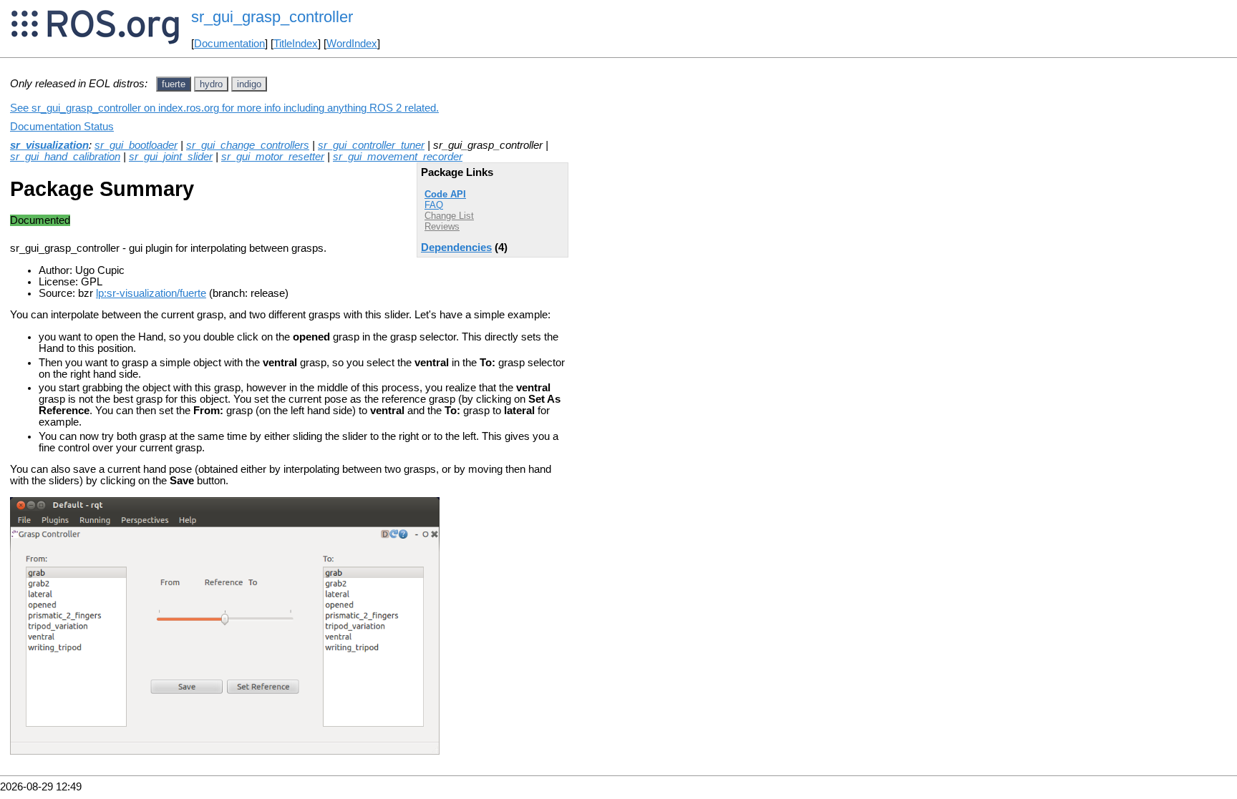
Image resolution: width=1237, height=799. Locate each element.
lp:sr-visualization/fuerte (151, 293)
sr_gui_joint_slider (171, 156)
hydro (211, 84)
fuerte (173, 84)
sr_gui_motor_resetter (272, 156)
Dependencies (456, 247)
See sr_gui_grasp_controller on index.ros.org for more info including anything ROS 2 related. (224, 108)
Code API (445, 194)
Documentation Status (62, 126)
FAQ (434, 205)
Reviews (442, 226)
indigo (249, 84)
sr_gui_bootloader (136, 145)
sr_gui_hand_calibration (65, 156)
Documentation (229, 43)
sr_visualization (49, 145)
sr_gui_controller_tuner (371, 145)
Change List (449, 215)
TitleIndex (295, 43)
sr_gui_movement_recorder (397, 156)
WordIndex (351, 43)
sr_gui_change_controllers (247, 145)
